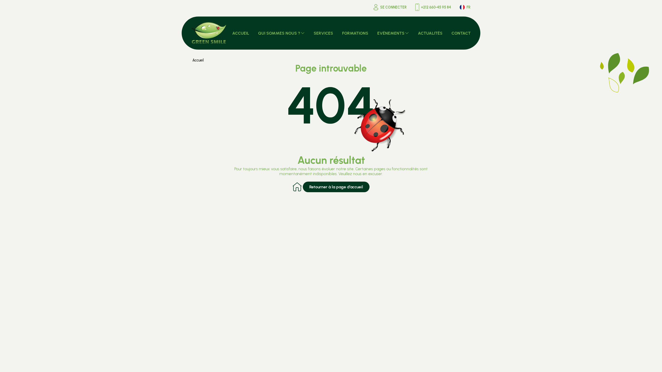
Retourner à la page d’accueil (336, 186)
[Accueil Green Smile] (209, 33)
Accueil (198, 60)
